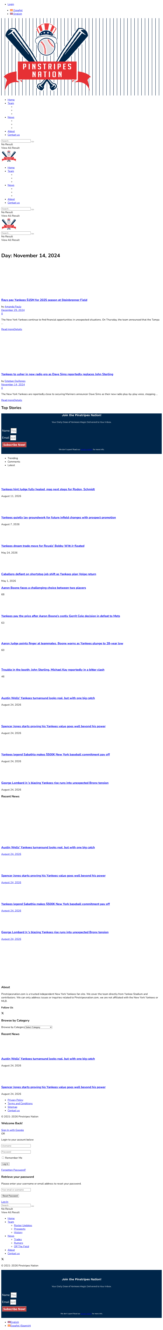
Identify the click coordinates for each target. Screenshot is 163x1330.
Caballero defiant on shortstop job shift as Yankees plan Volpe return (48, 574)
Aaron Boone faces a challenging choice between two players (43, 588)
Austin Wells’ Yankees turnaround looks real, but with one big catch (48, 698)
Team (11, 103)
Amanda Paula (13, 306)
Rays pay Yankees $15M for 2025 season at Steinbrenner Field (44, 300)
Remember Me (13, 1158)
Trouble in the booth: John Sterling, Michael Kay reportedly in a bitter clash (52, 670)
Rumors (18, 124)
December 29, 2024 (13, 310)
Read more (11, 329)
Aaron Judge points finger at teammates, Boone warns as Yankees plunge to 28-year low (62, 643)
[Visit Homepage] (47, 93)
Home (11, 100)
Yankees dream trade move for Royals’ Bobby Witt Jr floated (42, 546)
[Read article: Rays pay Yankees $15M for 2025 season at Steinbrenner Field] (81, 278)
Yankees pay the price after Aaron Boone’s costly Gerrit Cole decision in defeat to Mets (60, 616)
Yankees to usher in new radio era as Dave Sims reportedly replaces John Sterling (57, 374)
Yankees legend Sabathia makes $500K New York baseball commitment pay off (55, 754)
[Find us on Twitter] (2, 1013)
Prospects (19, 110)
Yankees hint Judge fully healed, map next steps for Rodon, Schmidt (48, 489)
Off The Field (21, 128)
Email (6, 438)
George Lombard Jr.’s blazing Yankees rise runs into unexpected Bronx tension (55, 783)
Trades (18, 121)
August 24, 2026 (11, 854)
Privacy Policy (15, 1100)
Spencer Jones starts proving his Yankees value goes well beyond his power (53, 726)
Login (11, 4)
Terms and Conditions (20, 1103)
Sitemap (12, 1107)
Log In (4, 1202)
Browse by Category (13, 1027)
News (11, 117)
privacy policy (86, 449)
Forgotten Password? (13, 1170)
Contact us (14, 135)
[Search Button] (32, 141)
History (18, 114)
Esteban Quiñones (15, 381)
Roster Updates (23, 107)
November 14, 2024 (13, 384)
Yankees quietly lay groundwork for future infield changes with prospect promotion (58, 517)
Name (6, 431)
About (11, 131)
